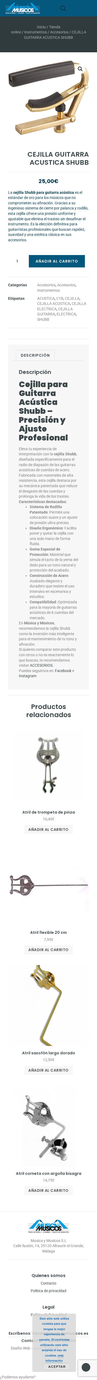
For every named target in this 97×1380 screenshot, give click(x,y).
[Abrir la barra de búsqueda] (63, 8)
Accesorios (59, 32)
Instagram (27, 676)
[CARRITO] (71, 8)
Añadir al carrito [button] (48, 829)
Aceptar (57, 1366)
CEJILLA (72, 298)
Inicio (41, 27)
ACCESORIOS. (42, 665)
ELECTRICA (66, 314)
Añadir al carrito (57, 261)
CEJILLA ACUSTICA (53, 303)
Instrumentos (35, 32)
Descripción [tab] (35, 355)
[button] (89, 8)
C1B (59, 298)
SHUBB (43, 319)
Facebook (63, 671)
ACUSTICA (46, 298)
